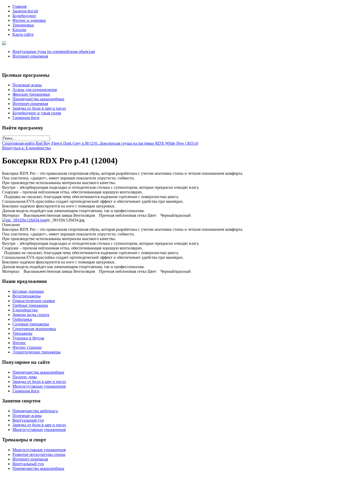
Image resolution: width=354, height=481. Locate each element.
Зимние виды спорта (30, 314)
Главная (19, 6)
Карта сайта (22, 34)
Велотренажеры (26, 296)
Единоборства (25, 310)
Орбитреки (22, 319)
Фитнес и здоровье (29, 20)
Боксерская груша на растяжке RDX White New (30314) (149, 143)
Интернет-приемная (30, 56)
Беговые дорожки (28, 291)
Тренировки (23, 25)
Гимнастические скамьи (33, 300)
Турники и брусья (28, 338)
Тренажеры (22, 333)
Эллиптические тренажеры (36, 352)
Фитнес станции (27, 347)
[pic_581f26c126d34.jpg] (23, 220)
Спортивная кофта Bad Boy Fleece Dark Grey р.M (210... (51, 143)
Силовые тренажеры (30, 324)
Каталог (19, 29)
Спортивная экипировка (34, 328)
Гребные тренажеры (30, 305)
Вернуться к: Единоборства (26, 148)
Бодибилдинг (24, 15)
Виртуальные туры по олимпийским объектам (53, 51)
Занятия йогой (25, 11)
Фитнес (19, 342)
